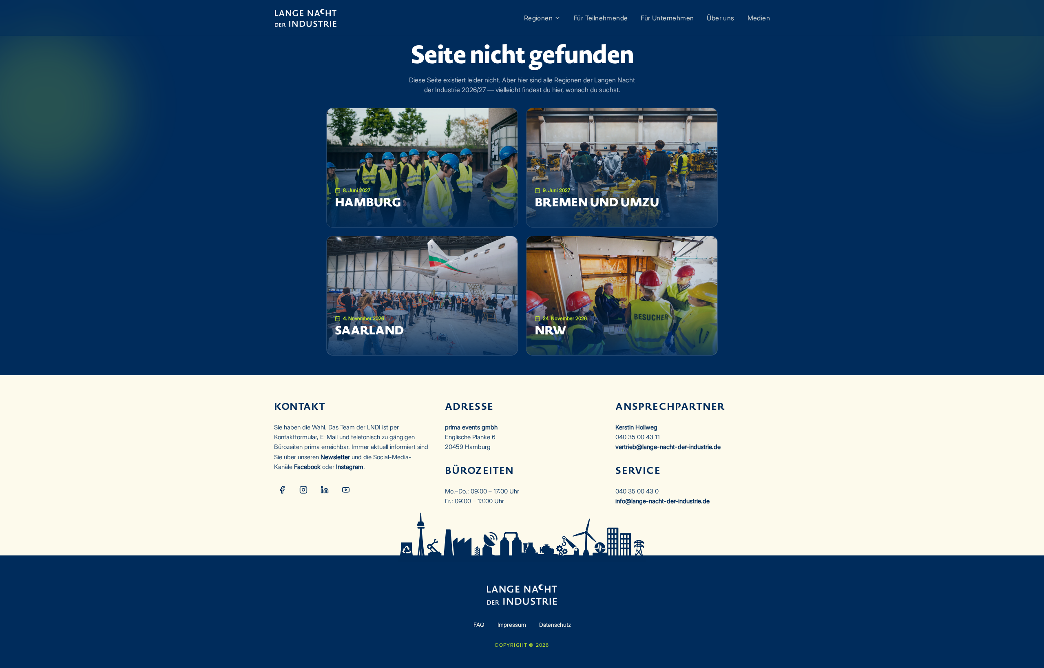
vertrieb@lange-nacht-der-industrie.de (668, 447)
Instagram (349, 467)
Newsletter (335, 457)
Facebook (307, 467)
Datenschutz (555, 624)
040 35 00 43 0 (637, 491)
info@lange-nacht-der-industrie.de (662, 501)
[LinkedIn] (324, 490)
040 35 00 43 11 (637, 437)
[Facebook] (282, 490)
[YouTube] (346, 490)
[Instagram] (303, 490)
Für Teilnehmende (601, 18)
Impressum (512, 624)
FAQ (478, 624)
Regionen (538, 18)
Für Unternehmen (667, 18)
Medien (759, 18)
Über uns (720, 18)
